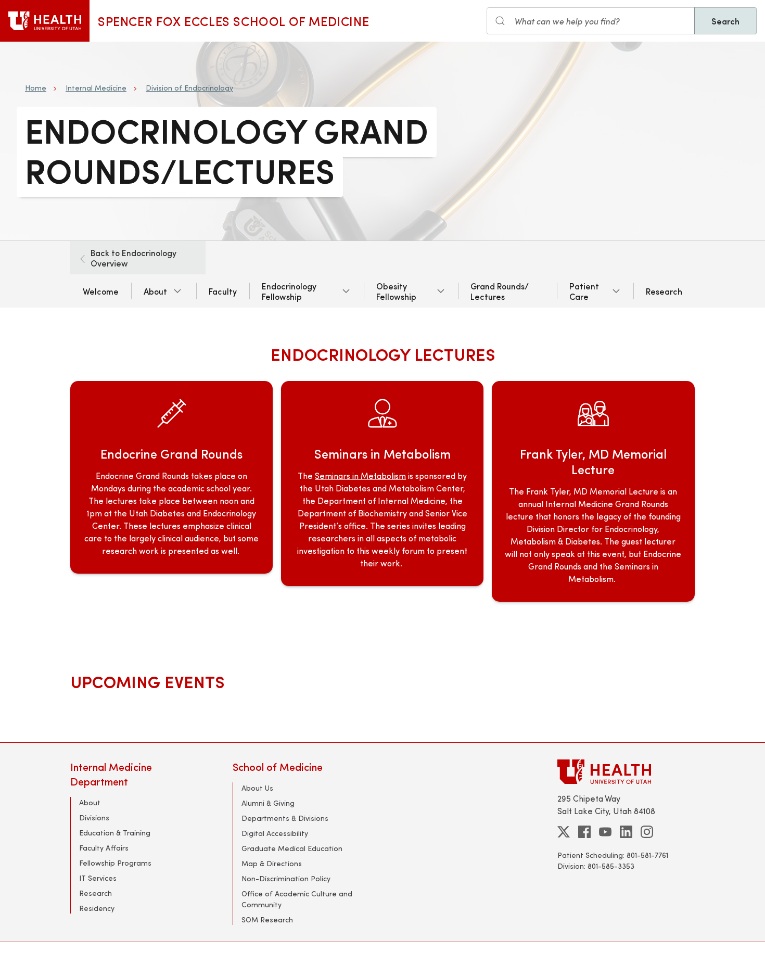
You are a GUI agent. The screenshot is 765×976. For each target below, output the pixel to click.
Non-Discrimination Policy (285, 878)
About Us (257, 788)
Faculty (223, 291)
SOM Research (267, 919)
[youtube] (605, 832)
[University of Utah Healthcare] (626, 771)
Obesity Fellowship (396, 291)
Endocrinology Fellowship (289, 291)
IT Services (98, 878)
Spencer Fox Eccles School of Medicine (233, 20)
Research (664, 291)
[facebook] (584, 832)
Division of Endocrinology (189, 88)
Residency (96, 908)
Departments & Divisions (284, 818)
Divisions (94, 817)
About (155, 291)
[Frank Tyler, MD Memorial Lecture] (593, 491)
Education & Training (114, 833)
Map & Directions (271, 863)
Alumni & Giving (268, 803)
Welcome (101, 291)
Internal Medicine (96, 88)
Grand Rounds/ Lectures (499, 291)
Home (35, 88)
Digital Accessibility (274, 833)
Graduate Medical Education (291, 848)
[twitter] (563, 832)
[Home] (45, 21)
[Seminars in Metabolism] (382, 491)
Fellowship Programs (115, 863)
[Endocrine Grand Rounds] (171, 491)
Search (725, 21)
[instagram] (647, 832)
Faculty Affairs (104, 848)
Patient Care (584, 291)
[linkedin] (626, 832)
